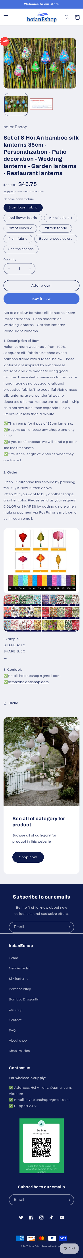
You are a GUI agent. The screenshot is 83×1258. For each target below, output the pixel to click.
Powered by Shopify (52, 1246)
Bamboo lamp (20, 989)
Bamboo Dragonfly (24, 999)
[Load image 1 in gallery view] (16, 104)
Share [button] (13, 703)
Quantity (10, 259)
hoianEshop (35, 1246)
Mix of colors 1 (61, 217)
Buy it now (41, 298)
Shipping (9, 191)
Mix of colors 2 (20, 228)
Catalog (15, 1009)
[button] (6, 17)
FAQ (12, 1030)
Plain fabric (18, 238)
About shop (18, 1040)
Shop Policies (19, 1051)
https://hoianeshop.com (28, 682)
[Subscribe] (69, 927)
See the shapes (21, 249)
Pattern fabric (55, 228)
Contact (15, 1020)
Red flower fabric (22, 217)
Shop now (28, 857)
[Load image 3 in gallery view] (41, 104)
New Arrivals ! (19, 968)
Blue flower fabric (23, 207)
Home (13, 958)
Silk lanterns (18, 978)
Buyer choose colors (55, 238)
